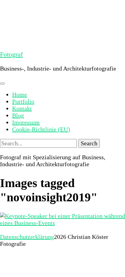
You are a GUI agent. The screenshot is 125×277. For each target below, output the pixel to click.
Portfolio (23, 101)
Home (19, 94)
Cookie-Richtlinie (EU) (41, 129)
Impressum (26, 122)
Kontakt (22, 108)
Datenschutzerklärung (27, 236)
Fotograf (11, 54)
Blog (18, 115)
